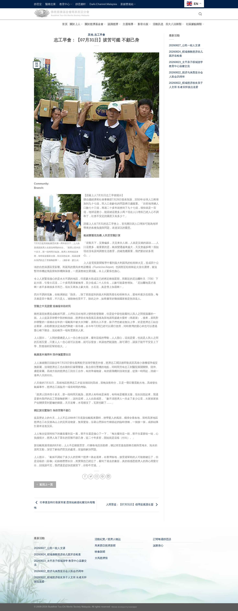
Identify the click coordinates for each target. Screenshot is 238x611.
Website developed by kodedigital (124, 607)
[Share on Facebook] (85, 476)
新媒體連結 (126, 4)
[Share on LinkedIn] (108, 476)
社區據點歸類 (194, 24)
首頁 (65, 24)
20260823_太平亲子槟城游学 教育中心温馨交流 (186, 64)
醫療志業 (50, 4)
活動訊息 (158, 24)
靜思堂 (38, 4)
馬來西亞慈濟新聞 (105, 545)
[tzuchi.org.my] (63, 14)
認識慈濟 (113, 24)
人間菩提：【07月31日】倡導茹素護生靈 (130, 504)
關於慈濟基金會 (94, 24)
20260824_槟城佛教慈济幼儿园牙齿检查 (186, 53)
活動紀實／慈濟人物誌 (108, 539)
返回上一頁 (46, 484)
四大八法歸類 (173, 24)
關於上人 (75, 24)
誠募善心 (158, 545)
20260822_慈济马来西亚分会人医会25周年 (186, 74)
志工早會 (99, 34)
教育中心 (64, 4)
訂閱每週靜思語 (162, 539)
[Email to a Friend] (96, 476)
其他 (90, 34)
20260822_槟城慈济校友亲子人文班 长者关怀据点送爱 (186, 84)
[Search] (200, 13)
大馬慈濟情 (101, 558)
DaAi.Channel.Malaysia (103, 4)
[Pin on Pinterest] (102, 476)
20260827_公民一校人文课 (184, 45)
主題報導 (128, 24)
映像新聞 (100, 551)
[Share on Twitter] (90, 476)
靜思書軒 (80, 4)
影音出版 (143, 24)
